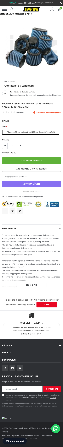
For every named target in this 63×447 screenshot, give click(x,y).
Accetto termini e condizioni (16, 177)
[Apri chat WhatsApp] (55, 428)
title (4, 127)
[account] (52, 9)
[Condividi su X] (12, 211)
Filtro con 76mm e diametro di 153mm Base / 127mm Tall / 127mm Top (31, 133)
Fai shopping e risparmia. (35, 3)
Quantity (5, 140)
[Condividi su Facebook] (5, 211)
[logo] (31, 9)
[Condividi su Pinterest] (20, 211)
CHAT (46, 304)
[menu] (4, 9)
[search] (11, 9)
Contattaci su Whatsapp (19, 85)
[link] (5, 368)
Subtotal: (5, 153)
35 (6, 197)
